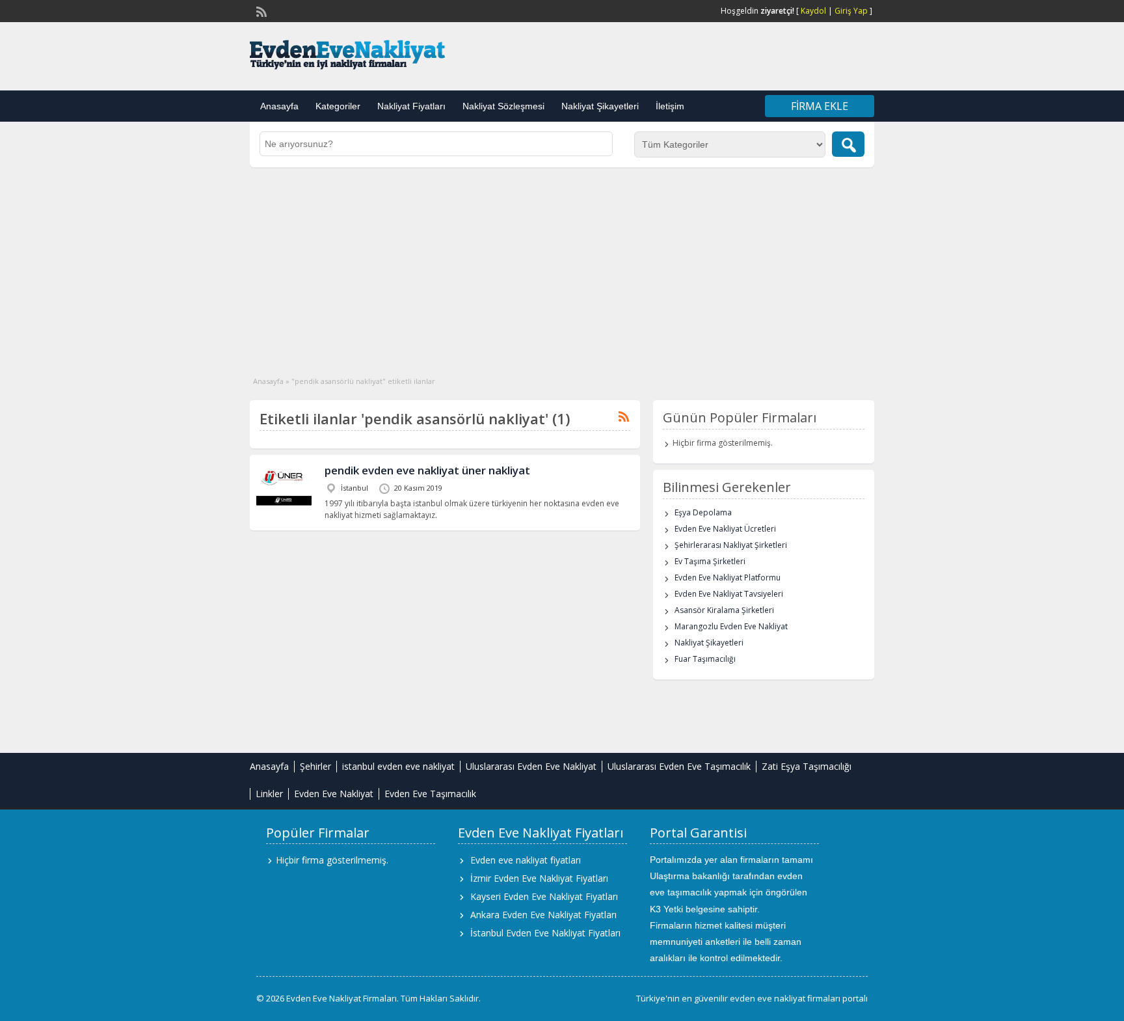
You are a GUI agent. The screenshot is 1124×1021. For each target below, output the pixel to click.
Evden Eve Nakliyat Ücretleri (725, 528)
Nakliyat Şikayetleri (600, 106)
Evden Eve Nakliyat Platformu (728, 577)
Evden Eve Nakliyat (333, 793)
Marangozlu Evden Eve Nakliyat (731, 626)
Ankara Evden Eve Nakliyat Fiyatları (543, 914)
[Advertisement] (562, 265)
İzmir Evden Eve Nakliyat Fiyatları (539, 878)
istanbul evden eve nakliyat (398, 766)
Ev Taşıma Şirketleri (710, 561)
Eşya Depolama (703, 512)
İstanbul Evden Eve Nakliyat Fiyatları (545, 933)
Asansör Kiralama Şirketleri (724, 610)
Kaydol (813, 10)
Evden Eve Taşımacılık (430, 793)
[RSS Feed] (260, 10)
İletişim (670, 106)
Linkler (269, 793)
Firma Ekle (819, 106)
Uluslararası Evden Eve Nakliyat (531, 766)
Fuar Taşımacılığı (705, 658)
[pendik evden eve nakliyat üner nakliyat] (284, 504)
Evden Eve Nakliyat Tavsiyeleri (729, 593)
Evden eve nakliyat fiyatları (525, 860)
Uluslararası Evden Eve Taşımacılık (679, 766)
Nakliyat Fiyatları (411, 106)
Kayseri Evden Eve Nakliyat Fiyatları (544, 896)
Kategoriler (337, 106)
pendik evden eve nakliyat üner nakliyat (427, 470)
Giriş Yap (851, 10)
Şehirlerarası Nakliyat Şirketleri (731, 545)
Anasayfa (279, 106)
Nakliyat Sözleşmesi (503, 106)
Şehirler (315, 766)
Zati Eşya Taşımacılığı (806, 766)
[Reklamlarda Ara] (848, 144)
